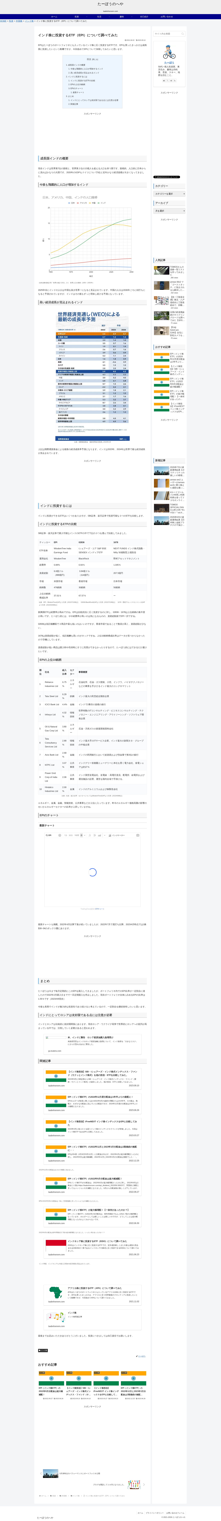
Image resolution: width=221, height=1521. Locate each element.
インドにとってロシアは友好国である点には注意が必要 (94, 100)
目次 (89, 59)
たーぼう (169, 62)
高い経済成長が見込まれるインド (84, 73)
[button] (182, 33)
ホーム (140, 1513)
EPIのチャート (76, 88)
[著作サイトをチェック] (164, 80)
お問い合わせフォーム (175, 1513)
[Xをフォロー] (167, 80)
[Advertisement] (92, 134)
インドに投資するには (77, 76)
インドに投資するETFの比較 (82, 80)
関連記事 (74, 104)
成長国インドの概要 (76, 65)
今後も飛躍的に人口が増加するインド (86, 69)
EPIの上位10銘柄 (77, 84)
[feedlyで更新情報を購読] (171, 80)
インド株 (44, 1350)
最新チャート (78, 92)
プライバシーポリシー (155, 1513)
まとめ (71, 96)
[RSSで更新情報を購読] (174, 80)
